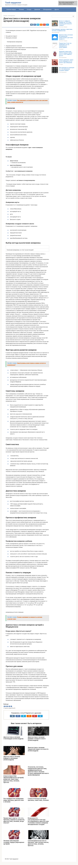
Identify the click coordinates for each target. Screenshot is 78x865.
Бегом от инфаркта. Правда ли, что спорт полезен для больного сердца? (65, 23)
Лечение (21, 9)
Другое (57, 9)
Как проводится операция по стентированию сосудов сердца (66, 69)
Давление (37, 9)
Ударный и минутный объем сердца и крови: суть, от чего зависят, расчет (65, 53)
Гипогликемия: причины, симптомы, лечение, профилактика (62, 30)
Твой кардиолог (13, 2)
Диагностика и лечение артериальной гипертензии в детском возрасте (66, 37)
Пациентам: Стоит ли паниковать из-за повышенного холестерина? (65, 45)
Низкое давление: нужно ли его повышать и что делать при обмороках (66, 61)
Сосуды (29, 9)
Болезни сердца (11, 9)
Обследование (47, 9)
